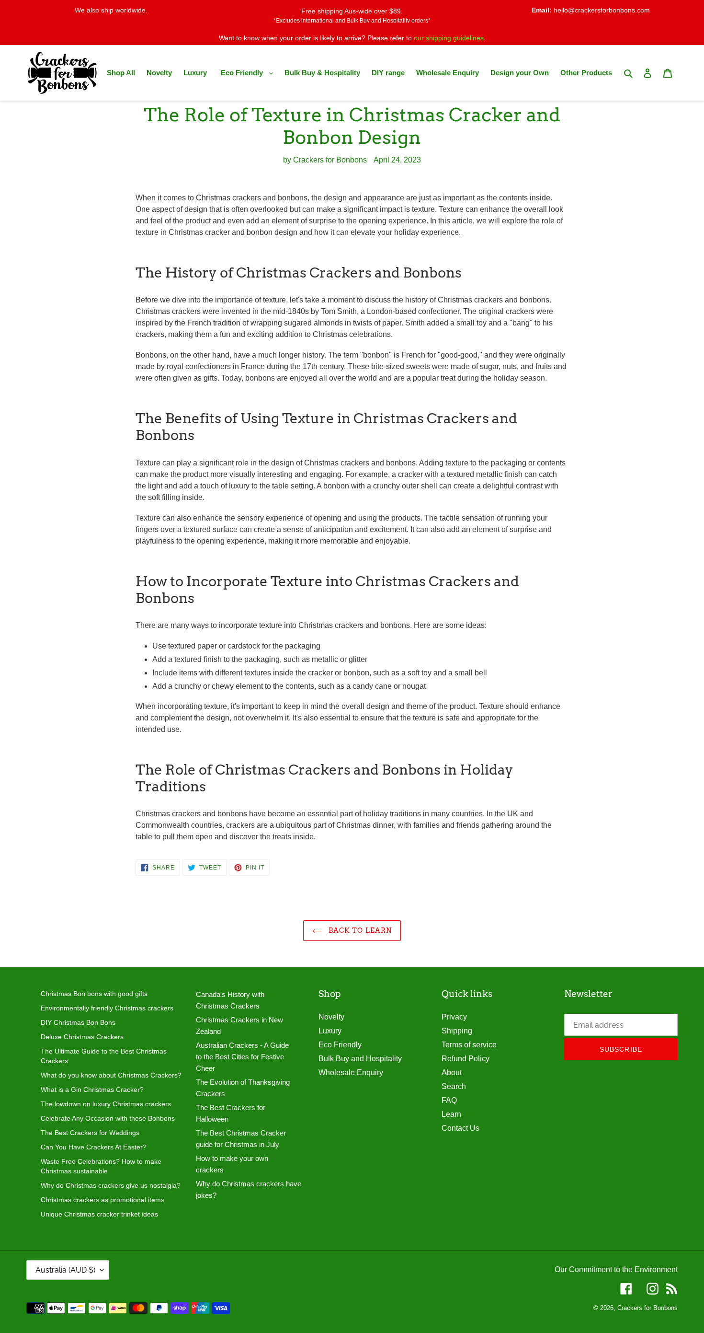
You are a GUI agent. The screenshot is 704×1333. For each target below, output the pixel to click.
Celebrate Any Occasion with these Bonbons (108, 1118)
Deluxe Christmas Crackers (82, 1037)
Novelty (331, 1017)
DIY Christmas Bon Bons (78, 1022)
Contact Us (460, 1128)
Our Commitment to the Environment (616, 1269)
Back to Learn (359, 930)
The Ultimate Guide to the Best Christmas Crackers (104, 1056)
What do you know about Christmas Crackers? (111, 1075)
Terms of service (469, 1045)
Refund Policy (465, 1059)
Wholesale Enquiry (350, 1072)
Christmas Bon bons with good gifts (94, 993)
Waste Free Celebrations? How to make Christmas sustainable (101, 1166)
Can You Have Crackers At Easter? (94, 1147)
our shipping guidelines (449, 38)
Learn (451, 1114)
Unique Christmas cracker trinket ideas (99, 1214)
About (452, 1072)
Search (454, 1086)
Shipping (457, 1031)
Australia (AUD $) (65, 1270)
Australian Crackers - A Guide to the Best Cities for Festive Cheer (242, 1056)
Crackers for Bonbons (647, 1307)
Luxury (329, 1031)
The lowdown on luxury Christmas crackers (106, 1104)
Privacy (454, 1017)
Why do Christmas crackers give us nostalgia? (111, 1185)
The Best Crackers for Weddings (90, 1132)
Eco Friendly (340, 1045)
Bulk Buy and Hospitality (360, 1059)
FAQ (449, 1100)
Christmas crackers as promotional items (102, 1200)
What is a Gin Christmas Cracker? (92, 1089)
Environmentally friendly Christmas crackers (107, 1008)
